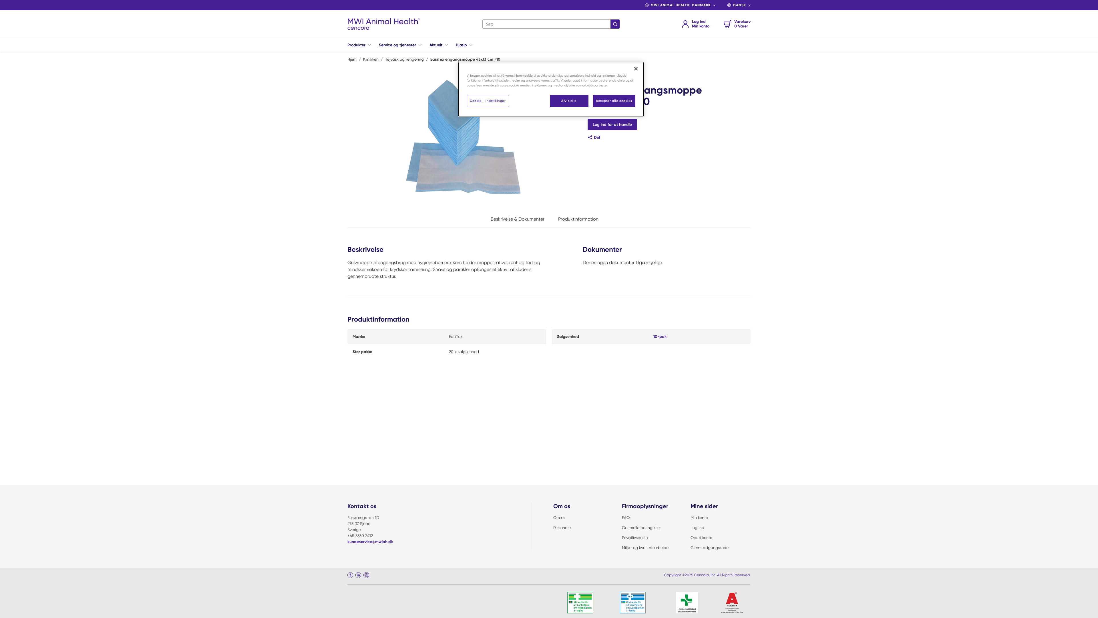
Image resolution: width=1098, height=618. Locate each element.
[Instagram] (366, 575)
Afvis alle (569, 101)
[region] (551, 89)
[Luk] (636, 68)
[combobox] (551, 24)
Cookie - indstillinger (488, 101)
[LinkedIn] (358, 575)
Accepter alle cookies (614, 101)
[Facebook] (350, 575)
